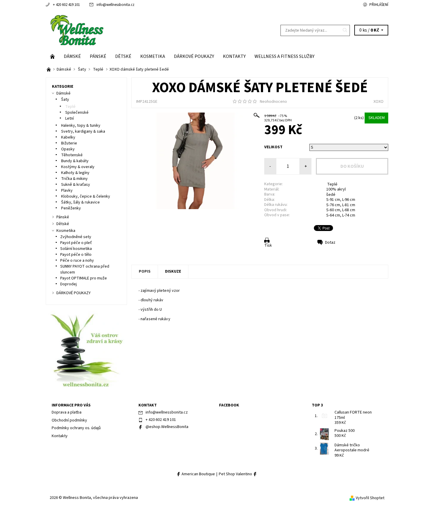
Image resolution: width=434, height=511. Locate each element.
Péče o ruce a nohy (77, 260)
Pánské (98, 56)
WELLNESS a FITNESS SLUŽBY (284, 56)
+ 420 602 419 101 (66, 4)
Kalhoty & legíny (74, 173)
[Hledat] (345, 30)
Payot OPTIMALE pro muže (83, 278)
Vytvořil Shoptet (370, 498)
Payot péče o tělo (76, 255)
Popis (145, 271)
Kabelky (67, 137)
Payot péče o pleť (76, 243)
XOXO (378, 102)
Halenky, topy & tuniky (80, 125)
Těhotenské (72, 155)
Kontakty (234, 56)
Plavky (66, 190)
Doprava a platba (66, 412)
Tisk (268, 245)
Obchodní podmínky (69, 420)
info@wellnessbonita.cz (115, 4)
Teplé (331, 184)
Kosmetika (152, 56)
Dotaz (330, 242)
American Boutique (198, 474)
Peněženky (70, 208)
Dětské (123, 56)
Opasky (67, 149)
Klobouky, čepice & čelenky (85, 196)
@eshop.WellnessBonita (167, 427)
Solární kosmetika (76, 249)
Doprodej (68, 284)
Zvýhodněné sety (75, 237)
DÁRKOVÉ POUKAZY (194, 56)
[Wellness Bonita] (76, 30)
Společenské (76, 112)
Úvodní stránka (52, 56)
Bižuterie (68, 143)
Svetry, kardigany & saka (82, 131)
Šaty (64, 99)
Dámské (72, 56)
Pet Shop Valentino (236, 474)
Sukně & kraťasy (75, 185)
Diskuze (173, 271)
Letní (69, 118)
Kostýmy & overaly (77, 167)
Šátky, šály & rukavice (80, 202)
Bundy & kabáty (74, 161)
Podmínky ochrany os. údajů (76, 428)
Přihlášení (378, 4)
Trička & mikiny (74, 179)
